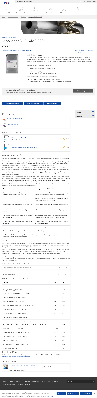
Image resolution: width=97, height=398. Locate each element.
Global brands (29, 1)
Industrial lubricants (13, 17)
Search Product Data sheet (9, 384)
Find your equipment (83, 91)
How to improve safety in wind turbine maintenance (23, 365)
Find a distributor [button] (52, 103)
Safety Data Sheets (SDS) (9, 50)
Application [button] (79, 116)
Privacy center (61, 393)
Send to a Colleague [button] (33, 103)
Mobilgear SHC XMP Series (9, 37)
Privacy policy (50, 396)
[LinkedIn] (80, 2)
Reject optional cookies (73, 393)
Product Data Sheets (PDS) (25, 50)
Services (56, 381)
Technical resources (46, 381)
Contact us (20, 384)
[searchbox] (79, 381)
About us (27, 384)
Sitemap (4, 381)
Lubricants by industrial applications (31, 381)
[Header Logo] (7, 2)
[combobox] (81, 381)
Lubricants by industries (14, 381)
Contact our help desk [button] (12, 103)
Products (23, 17)
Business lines (20, 1)
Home (3, 17)
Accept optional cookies (86, 393)
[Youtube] (84, 2)
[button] (7, 10)
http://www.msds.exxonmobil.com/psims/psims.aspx (16, 356)
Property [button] (79, 112)
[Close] (94, 393)
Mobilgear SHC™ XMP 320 (35, 17)
